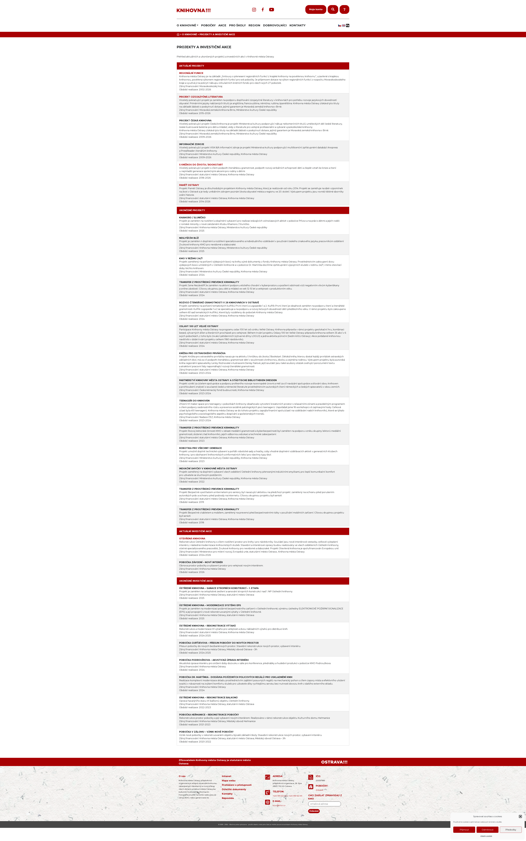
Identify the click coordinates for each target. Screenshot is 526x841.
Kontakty (227, 793)
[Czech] (340, 25)
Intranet (226, 776)
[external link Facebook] (263, 10)
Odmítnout (487, 829)
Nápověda (228, 798)
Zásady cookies (486, 836)
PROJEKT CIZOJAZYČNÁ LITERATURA (201, 97)
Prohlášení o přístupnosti (236, 785)
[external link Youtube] (271, 9)
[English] (344, 25)
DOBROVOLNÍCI (275, 25)
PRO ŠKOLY (237, 25)
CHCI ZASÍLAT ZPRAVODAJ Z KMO (325, 797)
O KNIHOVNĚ (186, 25)
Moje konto (315, 9)
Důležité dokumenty (234, 789)
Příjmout (464, 829)
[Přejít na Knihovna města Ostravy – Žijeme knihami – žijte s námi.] (178, 34)
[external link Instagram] (254, 9)
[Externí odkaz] (334, 762)
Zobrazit (319, 790)
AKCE (222, 25)
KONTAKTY (297, 25)
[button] (520, 816)
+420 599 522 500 (280, 796)
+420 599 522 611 (295, 796)
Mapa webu (228, 780)
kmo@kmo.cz (279, 805)
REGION (254, 25)
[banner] (205, 10)
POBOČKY (208, 25)
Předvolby (510, 829)
